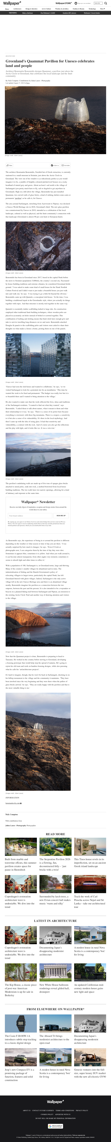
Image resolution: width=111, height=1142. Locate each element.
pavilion (18, 198)
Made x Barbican (27, 13)
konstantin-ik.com (13, 803)
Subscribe (97, 3)
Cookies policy (47, 1114)
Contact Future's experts (43, 1110)
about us (26, 1110)
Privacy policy (82, 1110)
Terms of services (32, 522)
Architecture (17, 9)
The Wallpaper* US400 (48, 13)
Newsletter (67, 165)
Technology (92, 9)
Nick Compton (13, 80)
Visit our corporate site (78, 1135)
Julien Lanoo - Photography (40, 80)
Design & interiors (31, 9)
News (28, 83)
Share (10, 165)
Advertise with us (62, 1114)
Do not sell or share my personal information (56, 1118)
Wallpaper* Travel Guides (92, 13)
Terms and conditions (65, 1110)
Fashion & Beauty (78, 9)
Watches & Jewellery (62, 9)
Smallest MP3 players (69, 13)
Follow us (56, 165)
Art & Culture (46, 9)
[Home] (7, 9)
